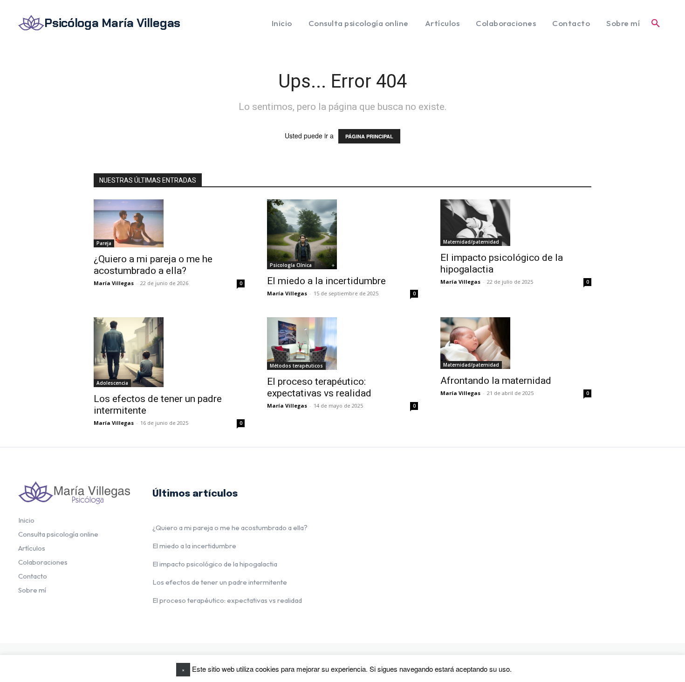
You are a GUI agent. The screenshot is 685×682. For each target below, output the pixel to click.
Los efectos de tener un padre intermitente (219, 582)
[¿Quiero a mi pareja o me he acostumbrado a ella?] (129, 223)
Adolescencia (112, 383)
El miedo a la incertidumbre (326, 280)
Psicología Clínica (291, 265)
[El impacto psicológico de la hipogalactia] (475, 222)
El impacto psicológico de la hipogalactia (214, 563)
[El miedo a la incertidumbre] (302, 234)
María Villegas (114, 283)
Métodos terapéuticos (296, 365)
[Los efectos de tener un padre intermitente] (129, 352)
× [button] (183, 669)
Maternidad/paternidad (471, 242)
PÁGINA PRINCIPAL (369, 136)
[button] (655, 23)
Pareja (103, 243)
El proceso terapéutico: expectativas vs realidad (319, 387)
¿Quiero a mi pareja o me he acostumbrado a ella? (153, 264)
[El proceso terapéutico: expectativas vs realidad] (302, 343)
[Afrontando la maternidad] (475, 343)
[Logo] (74, 492)
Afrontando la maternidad (495, 380)
